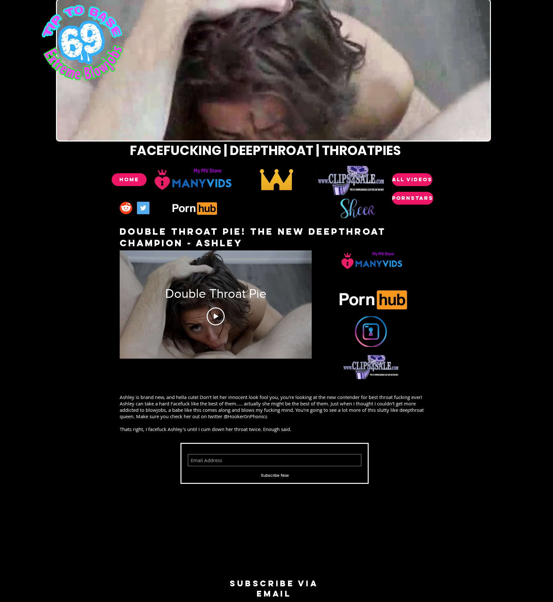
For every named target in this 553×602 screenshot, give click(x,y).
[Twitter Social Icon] (143, 208)
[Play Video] (216, 316)
